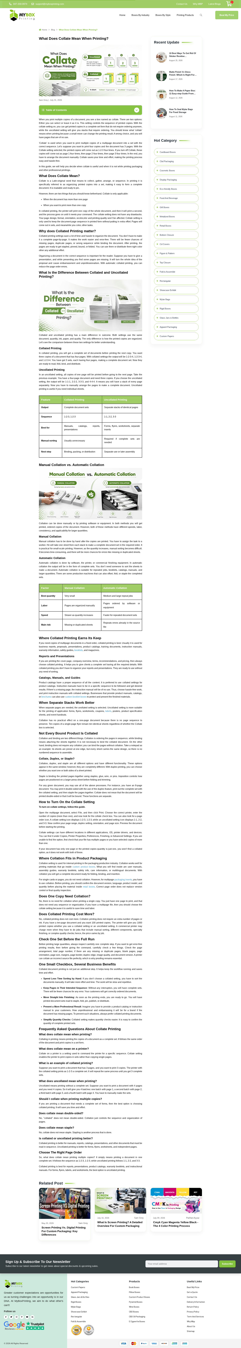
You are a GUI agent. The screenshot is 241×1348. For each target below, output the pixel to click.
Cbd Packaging (167, 161)
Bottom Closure (167, 235)
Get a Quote (192, 1292)
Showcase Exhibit (168, 290)
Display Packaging (168, 180)
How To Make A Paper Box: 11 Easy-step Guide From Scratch (182, 92)
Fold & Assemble (167, 272)
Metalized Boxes (167, 216)
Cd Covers (165, 244)
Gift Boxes (164, 207)
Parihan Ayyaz (192, 1218)
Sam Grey (43, 100)
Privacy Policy (193, 1312)
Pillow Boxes (134, 1292)
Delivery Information (196, 1302)
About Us (191, 1326)
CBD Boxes (134, 1312)
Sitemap (191, 1331)
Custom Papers (167, 336)
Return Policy (193, 1307)
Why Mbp (191, 1321)
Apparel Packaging (168, 327)
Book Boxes (134, 1287)
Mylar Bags (165, 299)
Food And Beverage (169, 198)
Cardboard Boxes (168, 152)
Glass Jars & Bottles (169, 318)
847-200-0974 (20, 4)
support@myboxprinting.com (50, 4)
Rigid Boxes (165, 308)
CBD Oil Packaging (137, 1317)
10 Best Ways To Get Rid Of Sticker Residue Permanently (182, 55)
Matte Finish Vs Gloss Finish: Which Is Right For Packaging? (182, 73)
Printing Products (185, 15)
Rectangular (165, 281)
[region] (90, 427)
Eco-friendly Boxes (168, 189)
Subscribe (227, 1264)
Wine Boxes (134, 1307)
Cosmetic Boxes (167, 170)
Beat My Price (227, 15)
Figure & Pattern (167, 253)
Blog (53, 30)
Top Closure (165, 262)
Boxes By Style (163, 15)
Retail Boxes (165, 226)
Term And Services (195, 1317)
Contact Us (181, 4)
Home (122, 15)
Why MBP (198, 4)
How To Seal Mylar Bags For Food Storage (181, 110)
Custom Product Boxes (139, 1297)
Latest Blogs (214, 4)
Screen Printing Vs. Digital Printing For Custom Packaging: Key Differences (64, 1231)
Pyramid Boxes (135, 1302)
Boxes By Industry (140, 15)
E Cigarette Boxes (137, 1321)
